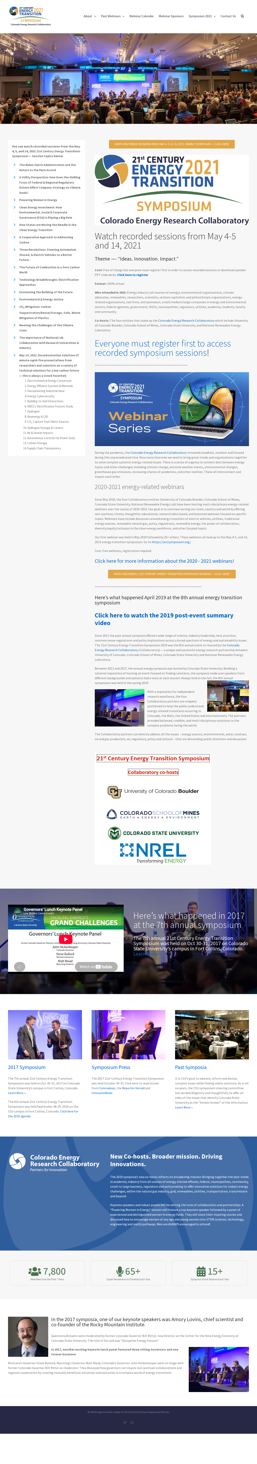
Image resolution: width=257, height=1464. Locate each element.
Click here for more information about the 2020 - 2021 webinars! (164, 561)
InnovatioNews (102, 1093)
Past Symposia (191, 1067)
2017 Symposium (27, 1067)
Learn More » (147, 953)
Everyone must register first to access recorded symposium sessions (163, 347)
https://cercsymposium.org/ (171, 542)
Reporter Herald (133, 1088)
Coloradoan (107, 1088)
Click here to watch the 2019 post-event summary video (164, 619)
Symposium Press (111, 1067)
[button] (242, 16)
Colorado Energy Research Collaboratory (186, 320)
